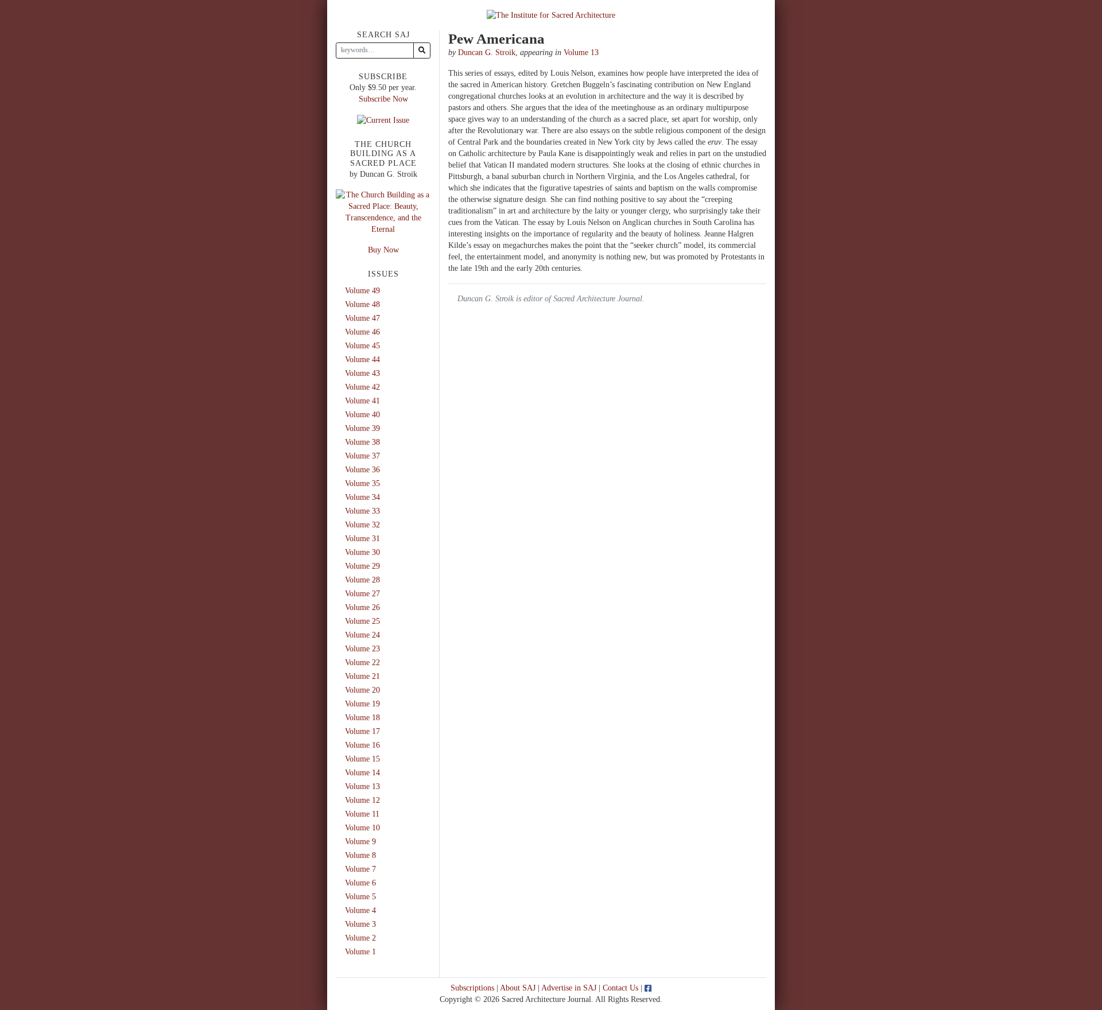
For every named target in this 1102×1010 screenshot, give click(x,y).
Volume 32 (362, 524)
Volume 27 (362, 593)
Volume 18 (362, 717)
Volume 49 (362, 290)
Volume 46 (362, 332)
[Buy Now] (383, 211)
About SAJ (518, 988)
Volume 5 (360, 896)
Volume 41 (362, 401)
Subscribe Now (383, 99)
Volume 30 (362, 552)
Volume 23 (362, 648)
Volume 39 (362, 428)
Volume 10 (362, 827)
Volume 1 (360, 951)
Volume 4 (360, 910)
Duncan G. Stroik (486, 52)
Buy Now (383, 250)
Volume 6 (360, 883)
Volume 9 (360, 841)
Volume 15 (362, 759)
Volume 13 (581, 52)
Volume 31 (362, 538)
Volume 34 (362, 497)
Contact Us (620, 988)
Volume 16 (362, 745)
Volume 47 (362, 318)
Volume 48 (362, 304)
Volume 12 (362, 800)
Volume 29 (362, 566)
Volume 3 (360, 924)
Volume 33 (362, 511)
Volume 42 (362, 387)
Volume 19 (362, 704)
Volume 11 (362, 814)
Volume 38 (362, 442)
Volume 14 (362, 772)
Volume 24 (362, 635)
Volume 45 (362, 345)
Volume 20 (362, 690)
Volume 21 (362, 676)
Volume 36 (362, 469)
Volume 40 (362, 414)
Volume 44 (362, 359)
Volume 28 (362, 580)
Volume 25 (362, 621)
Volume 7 (360, 869)
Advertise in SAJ (568, 988)
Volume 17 (362, 731)
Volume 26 (362, 607)
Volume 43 (362, 373)
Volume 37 (362, 456)
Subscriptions (472, 988)
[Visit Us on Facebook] (648, 988)
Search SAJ (383, 34)
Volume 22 (362, 662)
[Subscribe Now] (383, 119)
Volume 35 (362, 483)
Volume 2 (360, 938)
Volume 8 (360, 855)
